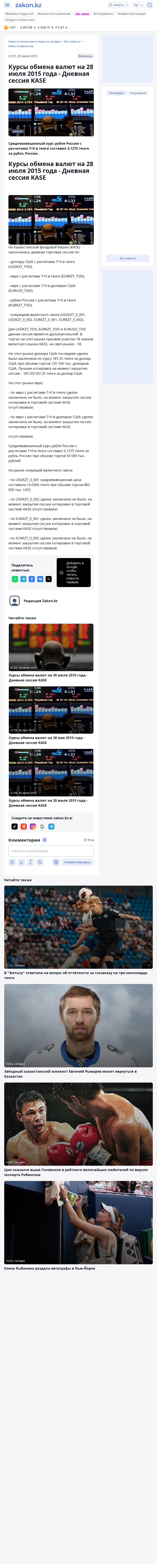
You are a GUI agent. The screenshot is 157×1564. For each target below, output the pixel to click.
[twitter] (48, 579)
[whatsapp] (14, 579)
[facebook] (31, 579)
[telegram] (23, 579)
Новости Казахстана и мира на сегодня (34, 41)
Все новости (72, 41)
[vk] (40, 579)
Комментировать (78, 862)
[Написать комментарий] (51, 850)
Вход (91, 840)
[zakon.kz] (28, 5)
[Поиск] (149, 5)
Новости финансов (20, 46)
